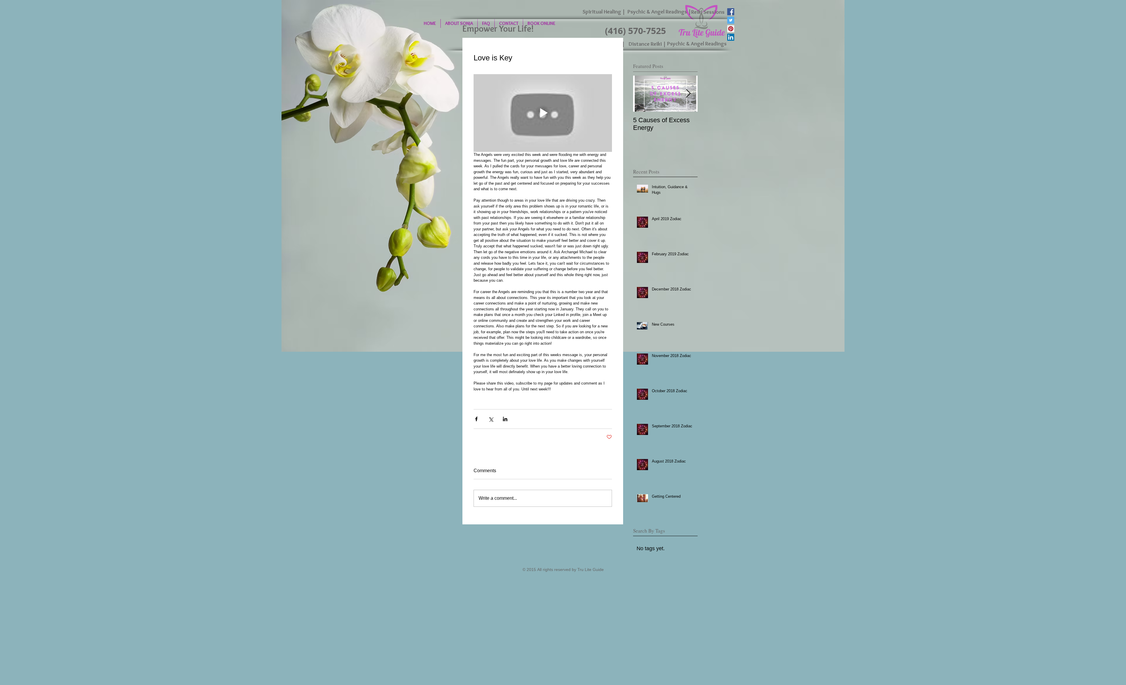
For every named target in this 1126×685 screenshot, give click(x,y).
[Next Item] (688, 93)
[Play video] (543, 113)
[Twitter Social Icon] (730, 20)
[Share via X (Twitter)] (491, 419)
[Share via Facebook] (476, 419)
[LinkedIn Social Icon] (730, 37)
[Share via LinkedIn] (505, 419)
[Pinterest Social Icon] (730, 28)
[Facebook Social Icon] (730, 11)
